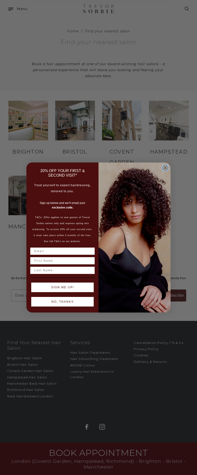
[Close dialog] (165, 168)
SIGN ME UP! (62, 287)
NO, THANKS (62, 301)
